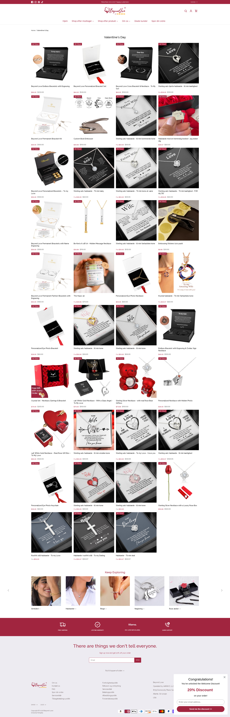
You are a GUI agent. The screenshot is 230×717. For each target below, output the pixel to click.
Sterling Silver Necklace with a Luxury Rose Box (177, 505)
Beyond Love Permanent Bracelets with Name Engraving (50, 245)
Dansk (193, 2)
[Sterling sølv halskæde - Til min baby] (94, 168)
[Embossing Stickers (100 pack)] (178, 220)
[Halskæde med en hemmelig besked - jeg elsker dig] (178, 115)
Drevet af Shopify (37, 713)
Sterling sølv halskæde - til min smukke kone (92, 453)
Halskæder (70, 609)
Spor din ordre (57, 692)
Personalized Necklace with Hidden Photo (175, 401)
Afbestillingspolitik (109, 695)
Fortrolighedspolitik (110, 683)
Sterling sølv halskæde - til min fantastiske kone (135, 243)
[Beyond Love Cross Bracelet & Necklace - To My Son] (136, 63)
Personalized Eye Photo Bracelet (44, 348)
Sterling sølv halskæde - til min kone (88, 348)
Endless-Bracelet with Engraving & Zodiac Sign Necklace (177, 349)
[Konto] (191, 11)
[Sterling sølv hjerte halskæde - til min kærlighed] (178, 63)
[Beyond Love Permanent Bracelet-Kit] (51, 115)
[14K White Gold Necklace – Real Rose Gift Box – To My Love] (51, 430)
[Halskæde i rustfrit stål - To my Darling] (94, 532)
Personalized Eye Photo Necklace (129, 296)
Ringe (102, 609)
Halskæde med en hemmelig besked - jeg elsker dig (178, 140)
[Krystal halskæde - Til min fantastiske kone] (178, 273)
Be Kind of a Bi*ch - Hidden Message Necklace (92, 243)
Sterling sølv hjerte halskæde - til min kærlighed (177, 86)
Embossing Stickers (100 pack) (170, 243)
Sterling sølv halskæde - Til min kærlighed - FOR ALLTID (178, 192)
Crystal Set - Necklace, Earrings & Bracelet (48, 401)
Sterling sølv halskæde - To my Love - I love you (135, 453)
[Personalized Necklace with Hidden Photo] (178, 377)
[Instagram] (35, 2)
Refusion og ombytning (111, 686)
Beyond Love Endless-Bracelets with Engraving (50, 86)
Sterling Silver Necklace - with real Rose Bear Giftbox (134, 402)
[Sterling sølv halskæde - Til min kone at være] (136, 168)
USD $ (42, 705)
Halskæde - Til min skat (125, 556)
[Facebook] (32, 2)
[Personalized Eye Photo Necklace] (136, 273)
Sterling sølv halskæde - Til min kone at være (134, 191)
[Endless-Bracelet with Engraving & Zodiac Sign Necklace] (178, 325)
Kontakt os (56, 686)
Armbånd (35, 609)
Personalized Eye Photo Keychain (44, 505)
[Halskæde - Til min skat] (136, 532)
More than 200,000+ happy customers (115, 2)
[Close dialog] (224, 677)
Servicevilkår (56, 695)
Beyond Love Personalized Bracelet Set (90, 86)
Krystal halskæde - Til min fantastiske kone (175, 296)
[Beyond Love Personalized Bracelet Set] (94, 63)
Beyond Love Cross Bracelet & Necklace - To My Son (135, 87)
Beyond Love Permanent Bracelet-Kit (46, 139)
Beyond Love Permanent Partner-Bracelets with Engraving (50, 297)
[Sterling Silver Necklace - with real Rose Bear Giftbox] (136, 377)
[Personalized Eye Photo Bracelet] (51, 325)
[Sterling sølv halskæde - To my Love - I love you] (136, 430)
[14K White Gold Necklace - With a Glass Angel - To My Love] (94, 377)
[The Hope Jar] (94, 273)
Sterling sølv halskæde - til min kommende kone (135, 139)
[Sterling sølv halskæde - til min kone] (94, 325)
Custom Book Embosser (83, 139)
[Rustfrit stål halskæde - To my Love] (51, 532)
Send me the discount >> (200, 709)
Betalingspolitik (108, 692)
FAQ (53, 689)
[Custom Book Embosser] (94, 115)
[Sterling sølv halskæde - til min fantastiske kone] (136, 220)
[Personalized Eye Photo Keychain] (51, 482)
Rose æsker (174, 609)
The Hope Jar (79, 296)
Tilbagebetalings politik (61, 699)
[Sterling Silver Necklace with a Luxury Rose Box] (178, 482)
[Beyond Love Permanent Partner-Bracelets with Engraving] (51, 273)
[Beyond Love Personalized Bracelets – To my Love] (51, 168)
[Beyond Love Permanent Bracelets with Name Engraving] (51, 220)
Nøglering (139, 609)
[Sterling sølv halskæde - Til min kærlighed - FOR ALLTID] (178, 168)
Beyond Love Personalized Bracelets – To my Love (49, 192)
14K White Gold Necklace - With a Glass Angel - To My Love (93, 402)
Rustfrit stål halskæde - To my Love (45, 556)
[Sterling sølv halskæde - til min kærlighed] (178, 430)
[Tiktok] (42, 2)
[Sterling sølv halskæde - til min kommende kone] (136, 115)
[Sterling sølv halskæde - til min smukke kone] (94, 430)
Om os (54, 683)
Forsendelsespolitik (110, 699)
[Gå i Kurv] (196, 11)
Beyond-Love (48, 711)
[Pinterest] (39, 2)
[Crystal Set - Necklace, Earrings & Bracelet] (51, 377)
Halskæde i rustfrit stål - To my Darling (89, 556)
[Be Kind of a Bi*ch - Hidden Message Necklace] (94, 220)
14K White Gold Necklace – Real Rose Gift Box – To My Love (51, 454)
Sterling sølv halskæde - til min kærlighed (175, 453)
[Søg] (185, 11)
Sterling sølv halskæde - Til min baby (89, 191)
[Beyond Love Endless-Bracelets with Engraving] (51, 63)
